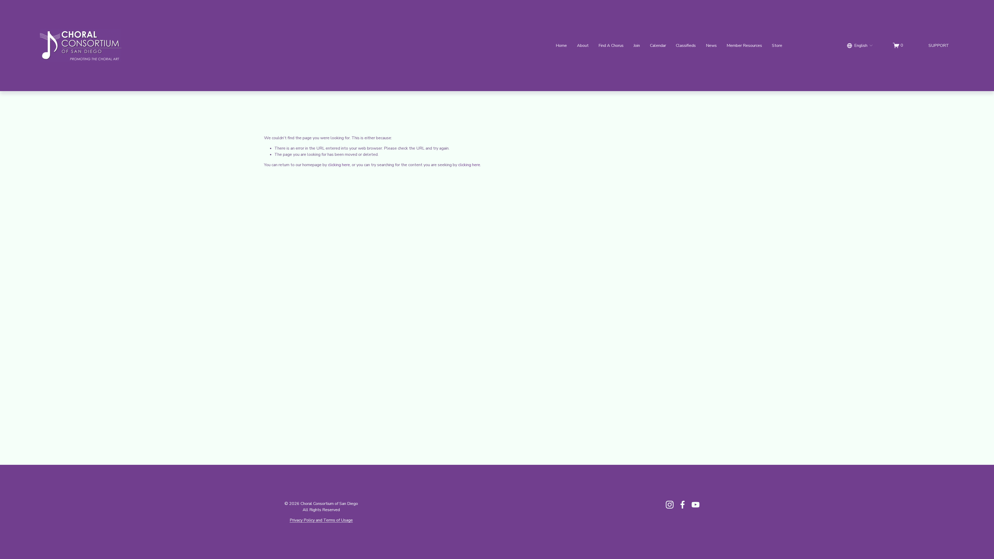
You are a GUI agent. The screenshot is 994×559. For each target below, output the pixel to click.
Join (636, 45)
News (711, 45)
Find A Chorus (611, 45)
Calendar (658, 45)
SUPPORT (939, 45)
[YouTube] (695, 505)
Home (561, 45)
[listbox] (860, 45)
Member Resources (744, 45)
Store (777, 45)
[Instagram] (670, 505)
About (583, 45)
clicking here (339, 165)
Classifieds (686, 45)
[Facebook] (682, 505)
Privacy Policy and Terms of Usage (321, 520)
